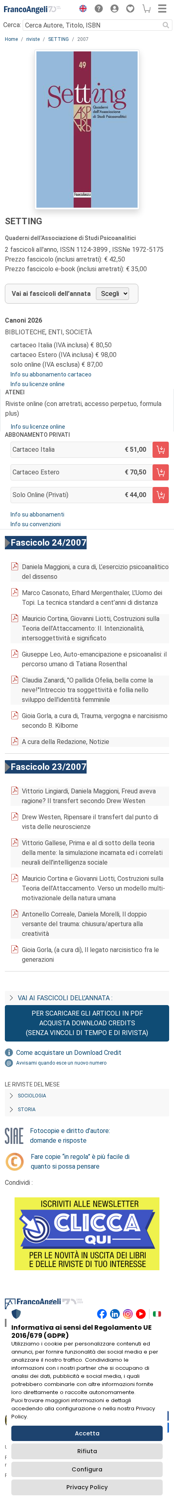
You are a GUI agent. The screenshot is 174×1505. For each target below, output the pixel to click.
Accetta (87, 1433)
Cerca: (12, 25)
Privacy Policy (87, 1487)
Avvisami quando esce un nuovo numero (61, 1063)
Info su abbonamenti (37, 514)
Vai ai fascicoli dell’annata (51, 294)
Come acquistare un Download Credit (68, 1052)
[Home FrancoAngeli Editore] (32, 9)
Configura (87, 1469)
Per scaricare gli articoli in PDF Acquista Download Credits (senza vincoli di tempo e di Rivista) (87, 1023)
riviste (33, 39)
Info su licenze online (38, 384)
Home (11, 39)
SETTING (58, 39)
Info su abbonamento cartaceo (51, 374)
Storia (27, 1109)
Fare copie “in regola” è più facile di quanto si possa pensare (80, 1161)
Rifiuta (87, 1451)
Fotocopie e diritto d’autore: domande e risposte (70, 1135)
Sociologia (32, 1096)
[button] (81, 10)
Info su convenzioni (36, 524)
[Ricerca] (165, 25)
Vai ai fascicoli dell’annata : (65, 998)
